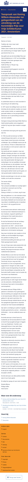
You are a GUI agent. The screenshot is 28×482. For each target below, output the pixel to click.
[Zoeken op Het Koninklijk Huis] (25, 10)
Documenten (12, 10)
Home (4, 10)
